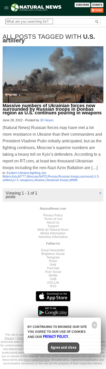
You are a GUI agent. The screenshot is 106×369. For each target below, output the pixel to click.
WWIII (73, 180)
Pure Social (53, 272)
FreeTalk (53, 268)
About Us (53, 222)
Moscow (32, 176)
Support (53, 226)
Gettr (53, 264)
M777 (22, 176)
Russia (53, 176)
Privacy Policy (53, 215)
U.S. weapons (23, 180)
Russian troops (69, 176)
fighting (35, 173)
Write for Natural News (53, 230)
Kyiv (14, 176)
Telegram (53, 257)
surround (86, 176)
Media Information (53, 233)
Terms (20, 338)
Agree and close (63, 347)
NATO (43, 176)
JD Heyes (47, 120)
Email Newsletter (53, 250)
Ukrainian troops (57, 180)
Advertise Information (53, 237)
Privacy (9, 338)
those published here (37, 359)
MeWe (53, 275)
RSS (53, 286)
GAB (53, 279)
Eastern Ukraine (18, 173)
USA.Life (53, 282)
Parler (53, 261)
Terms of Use (53, 219)
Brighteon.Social (53, 254)
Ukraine (39, 180)
